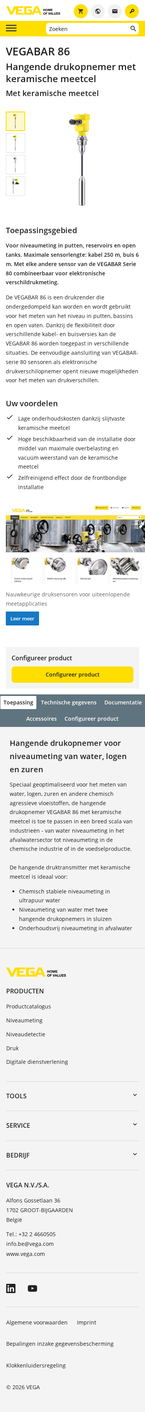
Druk (12, 1048)
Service (18, 1125)
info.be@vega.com (30, 1243)
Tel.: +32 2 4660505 (31, 1234)
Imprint (86, 1322)
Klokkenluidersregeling (36, 1365)
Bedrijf (18, 1155)
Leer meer (22, 618)
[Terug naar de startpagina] (36, 972)
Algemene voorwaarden (37, 1322)
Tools (16, 1096)
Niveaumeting (24, 1020)
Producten (25, 991)
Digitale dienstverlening (37, 1061)
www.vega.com (25, 1253)
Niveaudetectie (25, 1034)
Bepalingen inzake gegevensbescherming (60, 1343)
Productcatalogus (28, 1006)
